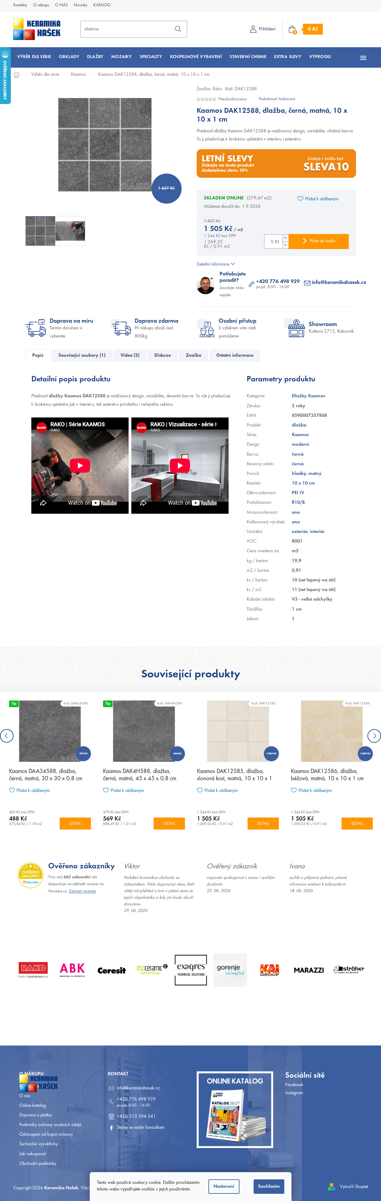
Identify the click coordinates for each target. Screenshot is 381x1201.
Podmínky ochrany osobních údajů (50, 1124)
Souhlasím (269, 1186)
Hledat (178, 29)
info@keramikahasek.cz (339, 282)
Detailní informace (213, 264)
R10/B (298, 502)
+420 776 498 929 (278, 282)
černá (298, 454)
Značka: (209, 89)
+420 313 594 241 (136, 1116)
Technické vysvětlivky (38, 1144)
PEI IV (298, 493)
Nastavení (224, 1186)
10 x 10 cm (303, 483)
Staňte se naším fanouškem (141, 1127)
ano (296, 512)
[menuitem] (34, 57)
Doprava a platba (35, 1115)
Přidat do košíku (323, 241)
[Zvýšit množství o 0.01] (286, 238)
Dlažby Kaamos (308, 396)
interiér (317, 531)
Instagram (294, 1093)
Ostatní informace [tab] (234, 355)
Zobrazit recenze (82, 891)
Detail (75, 824)
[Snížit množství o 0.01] (286, 245)
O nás (24, 1096)
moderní (300, 444)
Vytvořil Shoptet (354, 1186)
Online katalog (32, 1105)
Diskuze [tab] (163, 355)
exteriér (300, 531)
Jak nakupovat (32, 1154)
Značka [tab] (193, 355)
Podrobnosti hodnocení (277, 99)
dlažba (299, 425)
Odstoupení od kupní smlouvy (46, 1134)
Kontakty (20, 5)
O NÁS (61, 5)
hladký (299, 473)
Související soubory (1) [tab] (81, 355)
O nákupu (41, 5)
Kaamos (300, 435)
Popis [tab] (37, 355)
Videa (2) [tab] (129, 355)
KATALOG (101, 5)
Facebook (294, 1084)
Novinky (80, 5)
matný (315, 473)
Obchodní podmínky (37, 1163)
